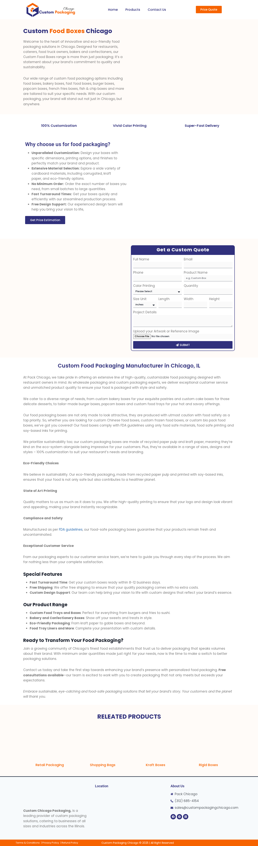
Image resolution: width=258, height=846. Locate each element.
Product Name (196, 272)
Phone (138, 272)
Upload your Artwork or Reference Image (166, 331)
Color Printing (144, 285)
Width (188, 299)
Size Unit (140, 299)
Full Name (141, 259)
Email (188, 259)
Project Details (145, 312)
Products (132, 9)
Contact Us (157, 9)
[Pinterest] (179, 816)
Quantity (191, 285)
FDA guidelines (71, 529)
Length (164, 299)
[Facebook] (173, 816)
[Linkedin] (185, 816)
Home (113, 9)
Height (214, 299)
